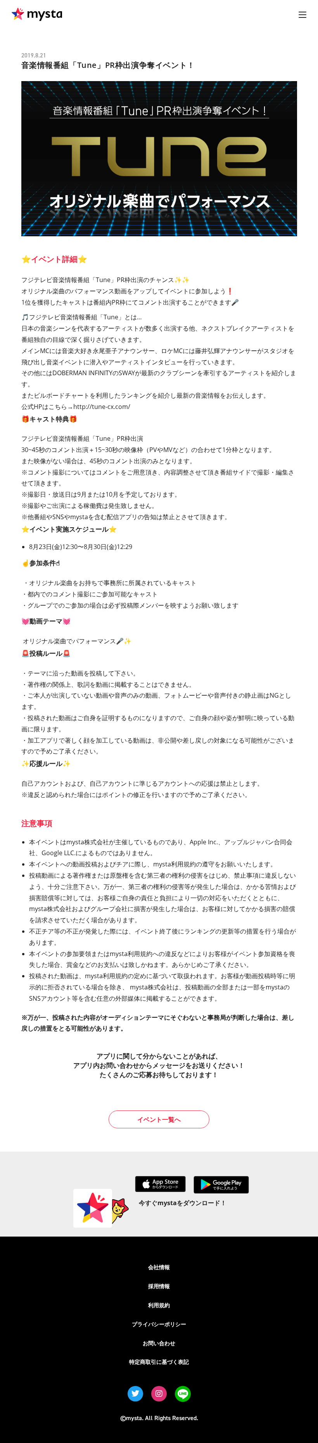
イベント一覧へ (159, 1119)
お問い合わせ (159, 1343)
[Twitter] (135, 1393)
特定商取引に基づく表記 (159, 1361)
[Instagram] (159, 1393)
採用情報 (159, 1286)
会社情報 (159, 1267)
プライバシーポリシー (159, 1324)
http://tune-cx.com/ (101, 406)
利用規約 (159, 1305)
